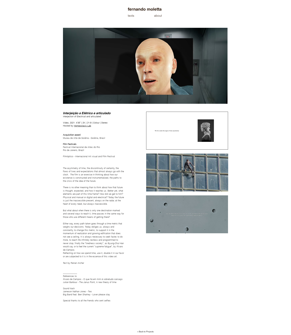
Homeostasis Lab (82, 125)
